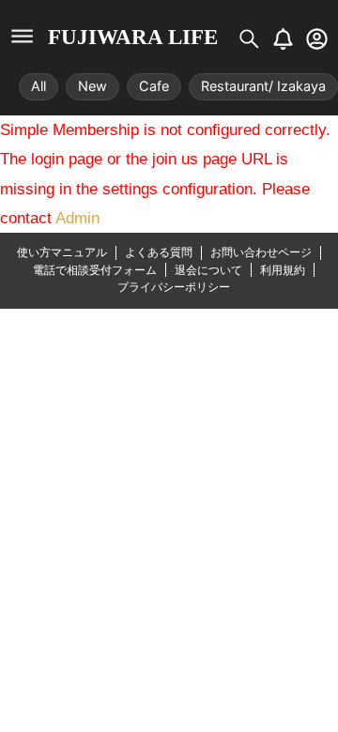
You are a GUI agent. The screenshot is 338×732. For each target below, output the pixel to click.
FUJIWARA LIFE (133, 37)
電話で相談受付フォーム (95, 270)
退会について (208, 270)
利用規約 (282, 270)
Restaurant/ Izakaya (263, 86)
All (38, 86)
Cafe (154, 86)
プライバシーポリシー (173, 287)
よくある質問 (158, 252)
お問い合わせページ (261, 252)
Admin (77, 218)
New (92, 86)
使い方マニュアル (62, 252)
